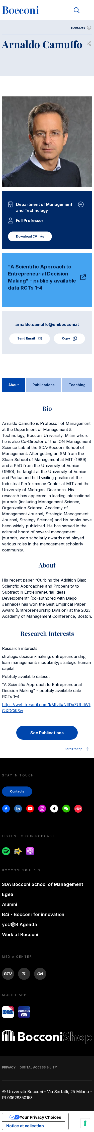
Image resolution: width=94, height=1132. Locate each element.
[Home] (20, 10)
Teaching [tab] (77, 385)
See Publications (47, 732)
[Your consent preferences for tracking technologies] (85, 1123)
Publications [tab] (44, 385)
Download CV (27, 236)
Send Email (26, 338)
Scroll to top (73, 749)
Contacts (78, 28)
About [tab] (14, 385)
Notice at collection (25, 1125)
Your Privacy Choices (40, 1117)
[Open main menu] (89, 10)
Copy (66, 338)
